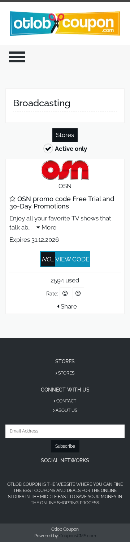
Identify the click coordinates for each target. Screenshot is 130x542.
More (48, 227)
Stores (65, 134)
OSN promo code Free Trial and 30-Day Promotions (61, 202)
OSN (65, 186)
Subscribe (65, 446)
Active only (71, 148)
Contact (65, 401)
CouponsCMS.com (77, 535)
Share (68, 306)
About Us (66, 410)
